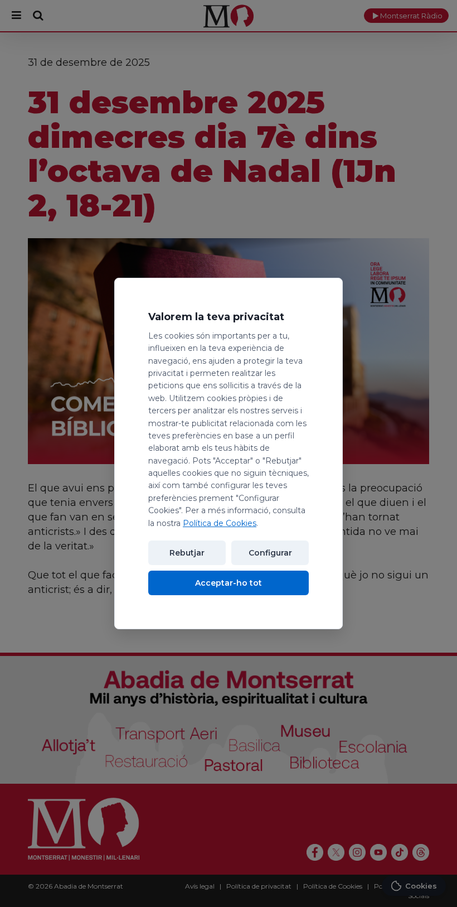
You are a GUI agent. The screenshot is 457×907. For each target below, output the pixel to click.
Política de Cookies (219, 523)
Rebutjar (187, 553)
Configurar (270, 553)
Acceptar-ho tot (228, 583)
